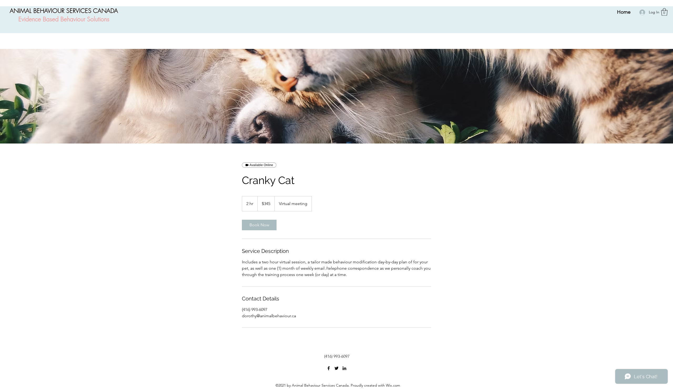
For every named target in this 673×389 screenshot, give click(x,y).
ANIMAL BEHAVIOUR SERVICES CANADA (64, 11)
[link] (259, 225)
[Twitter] (336, 368)
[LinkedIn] (344, 368)
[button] (664, 12)
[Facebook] (328, 368)
